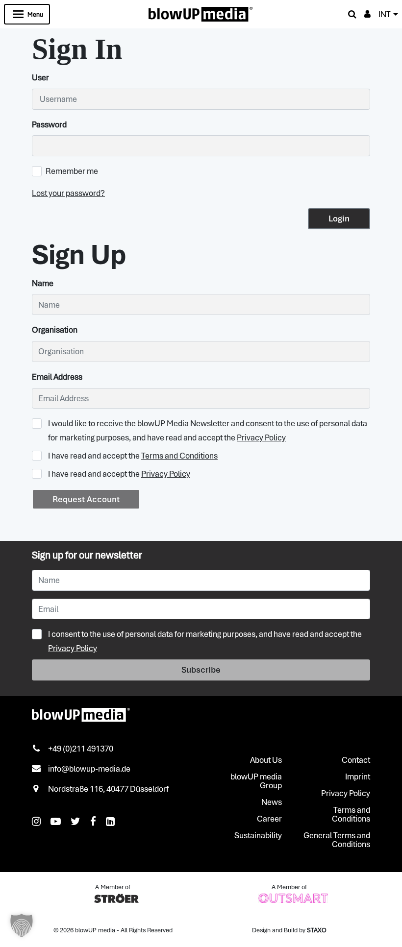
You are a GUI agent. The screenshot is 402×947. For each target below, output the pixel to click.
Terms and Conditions (179, 455)
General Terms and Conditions (336, 840)
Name (42, 283)
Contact (356, 759)
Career (269, 818)
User (40, 77)
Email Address (57, 376)
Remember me (72, 171)
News (271, 802)
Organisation (54, 329)
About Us (266, 759)
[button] (21, 925)
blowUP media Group (256, 781)
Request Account (86, 499)
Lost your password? (68, 193)
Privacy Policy (261, 437)
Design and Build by (289, 930)
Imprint (357, 776)
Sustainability (258, 835)
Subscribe (201, 669)
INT (384, 14)
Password (49, 124)
